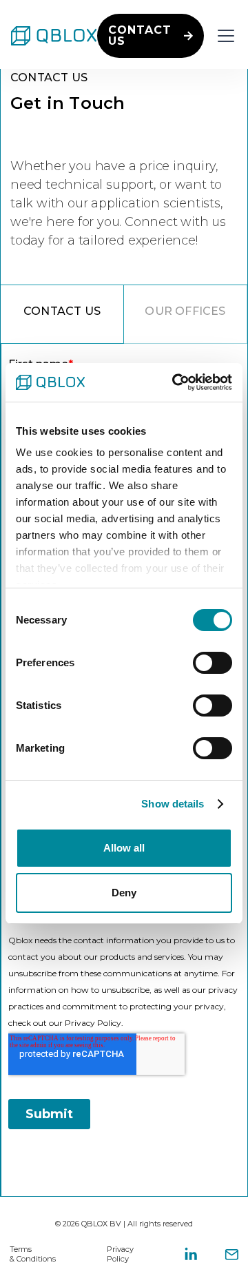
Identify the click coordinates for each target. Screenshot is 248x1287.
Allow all (124, 848)
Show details (172, 804)
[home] (54, 36)
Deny (124, 892)
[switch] (212, 663)
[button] (223, 35)
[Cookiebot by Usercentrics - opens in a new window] (175, 382)
